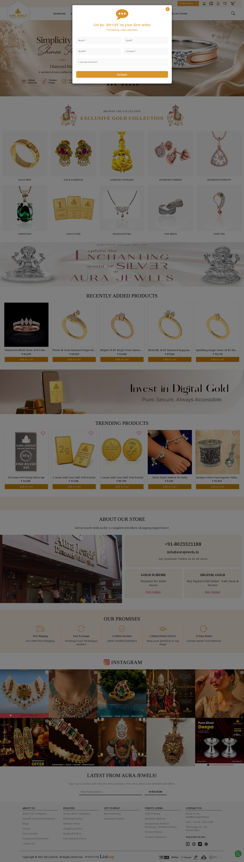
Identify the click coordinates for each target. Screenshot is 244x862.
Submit (122, 74)
